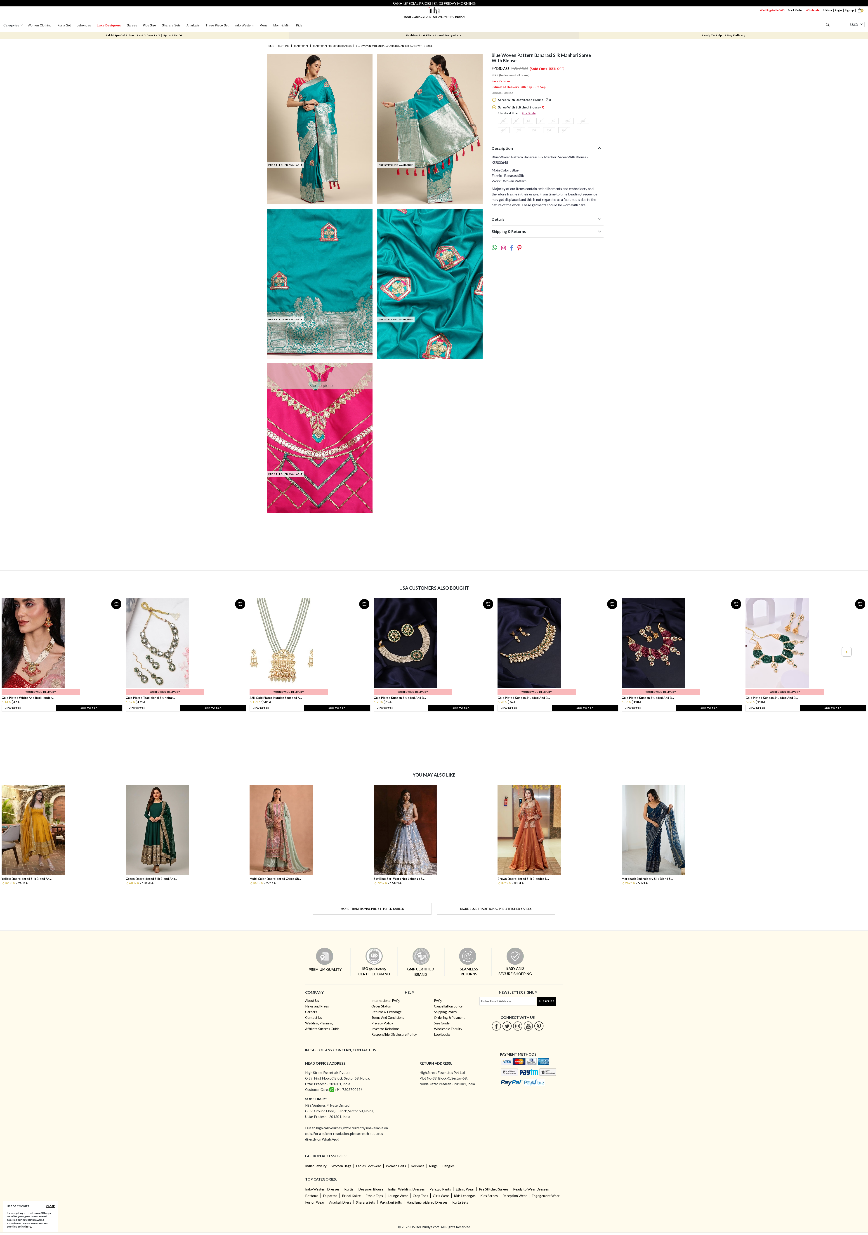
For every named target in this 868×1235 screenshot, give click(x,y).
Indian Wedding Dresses (406, 1189)
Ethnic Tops (374, 1196)
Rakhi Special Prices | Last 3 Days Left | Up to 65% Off (145, 35)
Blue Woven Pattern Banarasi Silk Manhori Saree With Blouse (394, 46)
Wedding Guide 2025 (772, 10)
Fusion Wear (314, 1202)
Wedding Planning (319, 1023)
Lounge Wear (398, 1196)
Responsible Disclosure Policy (394, 1034)
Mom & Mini (281, 25)
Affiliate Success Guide (322, 1029)
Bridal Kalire (351, 1196)
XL (553, 120)
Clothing (283, 46)
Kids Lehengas (465, 1196)
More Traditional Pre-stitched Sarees (372, 909)
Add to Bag (89, 708)
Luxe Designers (109, 25)
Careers (311, 1012)
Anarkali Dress (340, 1202)
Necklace (417, 1166)
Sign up (849, 10)
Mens (263, 25)
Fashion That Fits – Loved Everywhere (434, 35)
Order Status (381, 1006)
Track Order (795, 10)
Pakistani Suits (391, 1202)
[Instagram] (517, 1026)
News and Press (317, 1006)
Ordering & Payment (449, 1017)
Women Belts (396, 1166)
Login (838, 10)
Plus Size (149, 25)
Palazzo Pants (440, 1189)
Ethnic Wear (465, 1189)
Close (50, 1206)
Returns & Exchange (386, 1012)
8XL (564, 130)
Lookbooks (442, 1034)
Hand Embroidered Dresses (427, 1202)
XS (503, 120)
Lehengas (84, 25)
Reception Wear (514, 1196)
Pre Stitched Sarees (493, 1189)
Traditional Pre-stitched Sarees (332, 46)
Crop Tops (420, 1196)
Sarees (132, 25)
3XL (582, 120)
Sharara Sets (171, 25)
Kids (299, 25)
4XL (503, 130)
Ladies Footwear (368, 1166)
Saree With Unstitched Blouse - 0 (524, 100)
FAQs (438, 1000)
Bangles (448, 1166)
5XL (519, 130)
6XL (534, 130)
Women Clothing (40, 25)
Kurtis (349, 1189)
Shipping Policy (445, 1012)
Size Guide (528, 113)
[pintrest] (539, 1026)
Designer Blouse (370, 1189)
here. (28, 1226)
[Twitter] (507, 1026)
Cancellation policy (448, 1006)
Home (270, 46)
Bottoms (311, 1196)
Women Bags (341, 1166)
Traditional (301, 46)
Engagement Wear (546, 1196)
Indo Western (244, 25)
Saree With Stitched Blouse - (519, 107)
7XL (549, 130)
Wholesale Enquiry (448, 1029)
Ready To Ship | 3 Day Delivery (723, 35)
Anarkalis (193, 25)
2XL (567, 120)
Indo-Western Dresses (322, 1189)
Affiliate (827, 10)
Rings (433, 1166)
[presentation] (21, 652)
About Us (312, 1000)
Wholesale (812, 10)
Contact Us (313, 1017)
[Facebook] (496, 1026)
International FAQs (385, 1000)
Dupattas (330, 1196)
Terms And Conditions (387, 1017)
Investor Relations (385, 1029)
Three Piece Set (217, 25)
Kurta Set (64, 25)
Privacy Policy (382, 1023)
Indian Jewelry (316, 1166)
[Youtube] (528, 1026)
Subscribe (546, 1001)
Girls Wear (441, 1196)
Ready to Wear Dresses (531, 1189)
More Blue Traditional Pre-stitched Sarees (496, 909)
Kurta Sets (460, 1202)
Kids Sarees (489, 1196)
